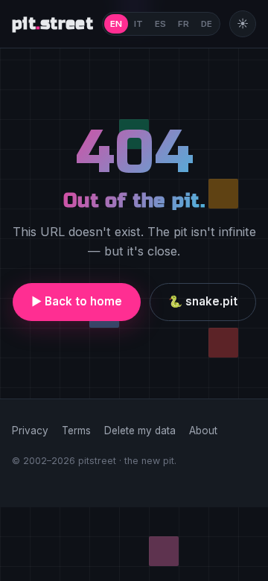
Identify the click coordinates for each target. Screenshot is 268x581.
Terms (76, 430)
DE (206, 24)
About (203, 430)
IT (138, 24)
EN (116, 24)
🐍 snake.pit (202, 301)
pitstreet (52, 24)
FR (183, 24)
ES (160, 24)
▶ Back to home (76, 301)
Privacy (30, 430)
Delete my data (140, 430)
